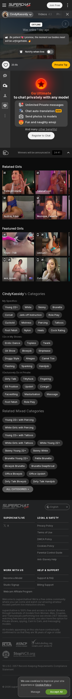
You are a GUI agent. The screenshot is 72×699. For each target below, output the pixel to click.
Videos (45, 14)
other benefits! (47, 129)
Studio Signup (11, 585)
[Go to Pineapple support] (6, 654)
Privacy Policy (45, 525)
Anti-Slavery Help (47, 559)
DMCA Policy (44, 539)
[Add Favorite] (6, 65)
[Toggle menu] (4, 5)
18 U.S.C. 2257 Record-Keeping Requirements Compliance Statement (34, 668)
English (54, 507)
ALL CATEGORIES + (17, 489)
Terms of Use (44, 532)
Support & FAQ (45, 578)
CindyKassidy (13, 294)
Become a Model (12, 578)
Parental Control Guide (49, 552)
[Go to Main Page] (22, 5)
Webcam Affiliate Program (17, 591)
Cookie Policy (43, 684)
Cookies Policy (45, 546)
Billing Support (45, 585)
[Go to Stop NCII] (24, 654)
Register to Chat (41, 135)
